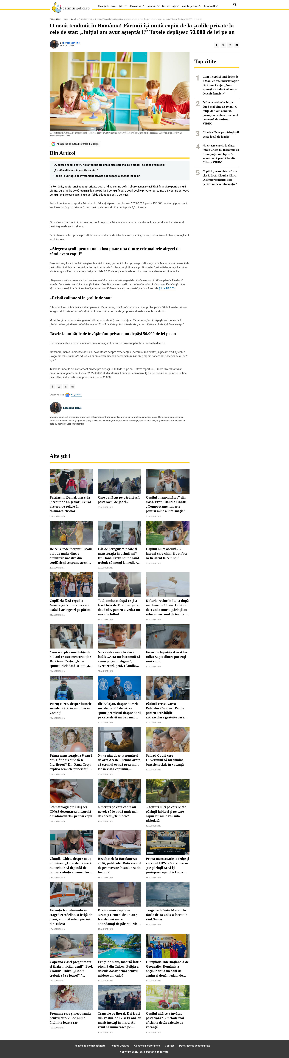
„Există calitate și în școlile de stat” (76, 170)
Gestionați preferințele (147, 1045)
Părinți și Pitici (55, 19)
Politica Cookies (120, 1045)
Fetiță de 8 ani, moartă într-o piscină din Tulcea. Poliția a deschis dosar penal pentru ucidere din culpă (119, 968)
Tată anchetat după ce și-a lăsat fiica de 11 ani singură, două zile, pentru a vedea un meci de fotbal (119, 607)
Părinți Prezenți (107, 5)
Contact (169, 1045)
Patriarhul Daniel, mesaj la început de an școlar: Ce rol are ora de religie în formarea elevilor (70, 504)
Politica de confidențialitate (90, 1045)
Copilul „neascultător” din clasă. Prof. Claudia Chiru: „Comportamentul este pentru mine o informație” (166, 504)
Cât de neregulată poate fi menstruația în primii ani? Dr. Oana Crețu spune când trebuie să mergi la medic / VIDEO (118, 556)
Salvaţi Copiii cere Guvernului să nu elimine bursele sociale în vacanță (165, 760)
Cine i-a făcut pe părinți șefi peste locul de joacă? (119, 500)
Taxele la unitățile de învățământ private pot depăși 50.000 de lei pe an (97, 175)
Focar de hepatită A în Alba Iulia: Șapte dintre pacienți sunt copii (166, 656)
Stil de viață (169, 5)
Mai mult (210, 5)
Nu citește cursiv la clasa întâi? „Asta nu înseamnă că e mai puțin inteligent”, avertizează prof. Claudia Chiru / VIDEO (119, 659)
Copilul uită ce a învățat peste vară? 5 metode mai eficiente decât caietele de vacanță (165, 1020)
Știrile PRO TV (167, 288)
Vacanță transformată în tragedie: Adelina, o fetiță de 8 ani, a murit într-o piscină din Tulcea (71, 917)
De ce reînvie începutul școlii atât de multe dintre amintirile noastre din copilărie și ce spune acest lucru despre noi (71, 556)
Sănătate (152, 5)
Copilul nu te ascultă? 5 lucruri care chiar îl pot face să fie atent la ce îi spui (166, 553)
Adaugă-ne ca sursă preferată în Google (78, 143)
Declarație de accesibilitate (194, 1045)
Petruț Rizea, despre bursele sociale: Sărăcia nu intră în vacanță (71, 708)
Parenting (135, 5)
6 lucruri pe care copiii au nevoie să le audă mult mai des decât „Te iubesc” (117, 811)
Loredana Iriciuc (71, 43)
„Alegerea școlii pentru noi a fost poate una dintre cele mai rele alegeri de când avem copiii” (110, 164)
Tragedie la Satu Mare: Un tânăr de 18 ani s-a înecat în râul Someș (166, 914)
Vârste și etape (190, 5)
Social (73, 19)
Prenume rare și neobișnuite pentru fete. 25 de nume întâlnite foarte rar (70, 1018)
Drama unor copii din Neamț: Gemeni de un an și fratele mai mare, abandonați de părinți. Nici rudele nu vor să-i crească (118, 917)
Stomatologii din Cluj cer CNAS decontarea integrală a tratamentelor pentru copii (71, 811)
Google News (76, 395)
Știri (121, 5)
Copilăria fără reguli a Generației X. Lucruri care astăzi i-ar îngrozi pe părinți (70, 605)
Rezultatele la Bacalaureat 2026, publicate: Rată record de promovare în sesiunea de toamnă (119, 865)
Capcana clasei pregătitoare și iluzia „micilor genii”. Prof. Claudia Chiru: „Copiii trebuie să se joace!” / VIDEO (71, 969)
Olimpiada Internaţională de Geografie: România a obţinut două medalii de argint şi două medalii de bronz (167, 969)
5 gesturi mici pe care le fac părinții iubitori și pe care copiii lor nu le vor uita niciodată (166, 813)
